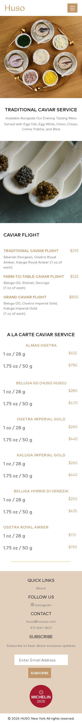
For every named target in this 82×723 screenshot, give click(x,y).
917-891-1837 (41, 627)
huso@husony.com (41, 621)
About (41, 587)
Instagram (43, 604)
